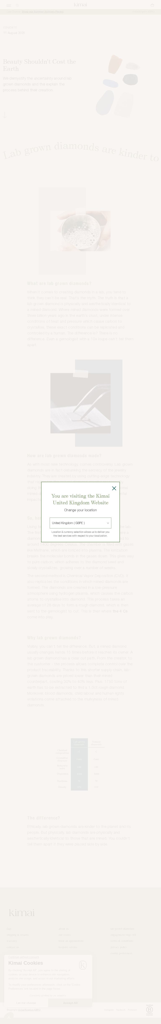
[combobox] (52, 523)
